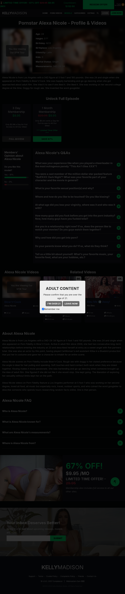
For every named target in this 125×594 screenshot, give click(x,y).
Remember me (51, 309)
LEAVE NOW (71, 303)
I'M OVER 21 (53, 303)
